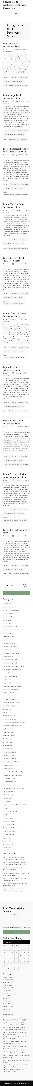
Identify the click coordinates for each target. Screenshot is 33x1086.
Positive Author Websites (11, 762)
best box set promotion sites (18, 574)
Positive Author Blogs (10, 758)
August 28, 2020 (19, 101)
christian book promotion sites (14, 357)
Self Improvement (9, 791)
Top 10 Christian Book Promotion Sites (14, 315)
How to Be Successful (10, 716)
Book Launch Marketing (11, 653)
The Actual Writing (9, 824)
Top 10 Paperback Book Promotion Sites (16, 1060)
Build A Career (7, 673)
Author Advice (7, 620)
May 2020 (6, 998)
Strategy (5, 808)
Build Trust (6, 679)
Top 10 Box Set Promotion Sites (16, 531)
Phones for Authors (9, 752)
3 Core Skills (7, 603)
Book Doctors (7, 650)
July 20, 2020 (18, 319)
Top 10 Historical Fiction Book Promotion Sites (16, 150)
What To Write (7, 841)
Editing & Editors (8, 692)
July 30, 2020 (18, 264)
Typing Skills (7, 838)
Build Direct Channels (10, 676)
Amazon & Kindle (8, 613)
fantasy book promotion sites (18, 464)
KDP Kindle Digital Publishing (12, 725)
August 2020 (7, 990)
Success (5, 815)
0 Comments (9, 51)
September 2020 (8, 988)
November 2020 (8, 982)
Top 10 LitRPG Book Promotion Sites (15, 883)
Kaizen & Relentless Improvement (14, 722)
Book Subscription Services (12, 669)
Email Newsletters (9, 696)
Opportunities (7, 745)
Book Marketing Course (10, 660)
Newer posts (25, 585)
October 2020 (7, 985)
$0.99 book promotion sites (18, 139)
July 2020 (6, 993)
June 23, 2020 (19, 480)
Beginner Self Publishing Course (13, 627)
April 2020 (6, 1001)
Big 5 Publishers (8, 636)
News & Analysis (8, 742)
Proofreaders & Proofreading (12, 775)
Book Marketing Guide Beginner (13, 666)
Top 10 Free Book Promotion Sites (12, 368)
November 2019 (8, 1015)
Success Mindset (8, 818)
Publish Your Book (9, 778)
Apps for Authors (8, 617)
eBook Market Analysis (10, 689)
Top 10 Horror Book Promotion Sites (15, 868)
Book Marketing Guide (10, 663)
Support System (8, 821)
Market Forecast (8, 729)
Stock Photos (7, 801)
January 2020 (7, 1009)
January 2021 (7, 977)
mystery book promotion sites (13, 304)
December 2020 (8, 980)
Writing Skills (7, 847)
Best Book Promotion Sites (19, 77)
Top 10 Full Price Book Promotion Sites (16, 1065)
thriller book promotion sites (18, 248)
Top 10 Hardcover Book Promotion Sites (16, 1055)
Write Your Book (8, 844)
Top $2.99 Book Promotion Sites (11, 45)
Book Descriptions (9, 643)
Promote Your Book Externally (14, 81)
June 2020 (6, 996)
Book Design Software (10, 646)
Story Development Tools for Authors (15, 805)
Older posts (9, 585)
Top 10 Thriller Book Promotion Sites (13, 206)
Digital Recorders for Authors (12, 686)
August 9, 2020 (19, 155)
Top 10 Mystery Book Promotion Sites (14, 259)
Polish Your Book (8, 755)
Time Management (9, 831)
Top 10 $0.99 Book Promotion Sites (12, 96)
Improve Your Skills (9, 719)
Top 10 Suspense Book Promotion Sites (16, 873)
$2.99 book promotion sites (18, 85)
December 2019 (8, 1012)
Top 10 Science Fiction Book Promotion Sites (14, 476)
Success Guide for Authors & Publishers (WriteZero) (14, 4)
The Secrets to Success (11, 828)
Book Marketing (8, 656)
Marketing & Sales (9, 735)
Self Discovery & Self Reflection (13, 788)
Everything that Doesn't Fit (12, 699)
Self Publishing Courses (11, 795)
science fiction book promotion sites (15, 520)
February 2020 (8, 1006)
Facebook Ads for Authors (11, 702)
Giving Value (7, 712)
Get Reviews (7, 709)
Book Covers (7, 640)
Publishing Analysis (9, 781)
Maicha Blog (25, 1083)
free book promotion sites (17, 411)
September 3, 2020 (20, 49)
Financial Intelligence (10, 706)
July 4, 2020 (18, 373)
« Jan (8, 968)
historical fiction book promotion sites (16, 194)
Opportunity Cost (8, 749)
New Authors (7, 739)
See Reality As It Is (9, 785)
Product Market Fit (9, 765)
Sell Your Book (7, 798)
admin (6, 49)
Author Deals (7, 623)
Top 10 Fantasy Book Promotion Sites (13, 422)
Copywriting (7, 683)
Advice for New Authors (11, 610)
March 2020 (7, 1004)
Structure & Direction (10, 811)
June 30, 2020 (19, 426)
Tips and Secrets (8, 834)
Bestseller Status (8, 633)
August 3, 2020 (19, 210)
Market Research (8, 732)
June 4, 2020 (18, 536)
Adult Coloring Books (10, 607)
